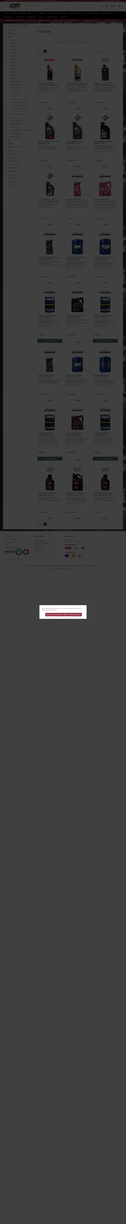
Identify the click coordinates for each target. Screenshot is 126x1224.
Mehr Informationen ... (51, 610)
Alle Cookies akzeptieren (73, 614)
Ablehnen (49, 614)
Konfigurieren (59, 614)
